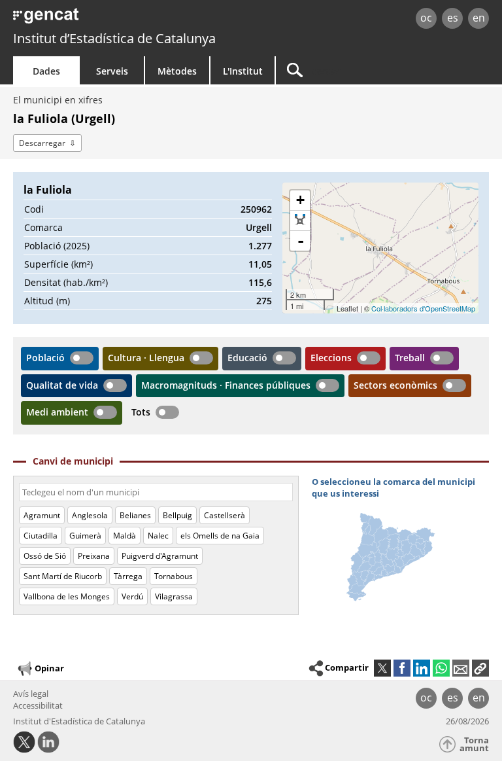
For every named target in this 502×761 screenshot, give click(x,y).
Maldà (124, 535)
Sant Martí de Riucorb (63, 576)
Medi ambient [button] (57, 412)
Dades (46, 71)
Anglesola (90, 515)
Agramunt (42, 515)
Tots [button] (140, 412)
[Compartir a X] (382, 668)
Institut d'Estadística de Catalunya (79, 721)
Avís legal (30, 693)
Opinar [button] (49, 668)
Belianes (135, 515)
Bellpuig (177, 515)
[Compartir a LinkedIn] (421, 668)
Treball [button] (410, 357)
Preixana (94, 555)
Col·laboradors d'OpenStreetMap (423, 308)
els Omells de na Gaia (219, 535)
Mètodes (177, 71)
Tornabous (173, 576)
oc (426, 17)
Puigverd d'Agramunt (160, 555)
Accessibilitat (38, 705)
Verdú (132, 596)
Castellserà (224, 515)
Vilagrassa (174, 596)
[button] (480, 668)
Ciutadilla (41, 535)
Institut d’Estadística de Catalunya (114, 38)
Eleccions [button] (331, 357)
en (479, 17)
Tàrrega (128, 576)
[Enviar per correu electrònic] (460, 668)
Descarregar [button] (42, 143)
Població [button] (45, 357)
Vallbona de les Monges (67, 596)
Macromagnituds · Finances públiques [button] (225, 385)
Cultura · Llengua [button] (146, 357)
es (452, 17)
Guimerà (85, 535)
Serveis (112, 71)
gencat (108, 19)
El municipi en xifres (58, 100)
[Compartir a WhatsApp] (441, 668)
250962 (256, 209)
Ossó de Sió (45, 555)
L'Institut (243, 71)
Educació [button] (247, 357)
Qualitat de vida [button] (62, 385)
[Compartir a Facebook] (401, 668)
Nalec (158, 535)
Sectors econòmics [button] (395, 385)
